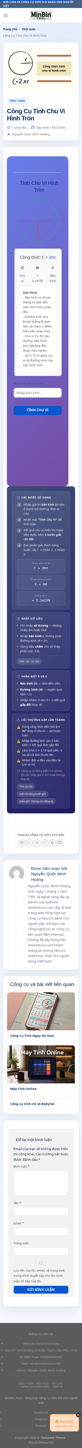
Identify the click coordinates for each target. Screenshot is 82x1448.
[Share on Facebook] (29, 842)
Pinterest (41, 1419)
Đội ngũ (43, 1383)
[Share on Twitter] (37, 842)
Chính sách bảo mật (35, 1386)
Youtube (41, 1426)
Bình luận (21, 1166)
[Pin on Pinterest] (52, 842)
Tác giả (57, 1383)
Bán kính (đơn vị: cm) (29, 384)
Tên (17, 1203)
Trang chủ (10, 29)
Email (18, 1223)
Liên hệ (58, 1386)
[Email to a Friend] (44, 842)
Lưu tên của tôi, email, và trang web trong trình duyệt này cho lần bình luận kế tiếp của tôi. (39, 1275)
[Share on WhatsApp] (22, 842)
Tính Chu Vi (37, 410)
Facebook (41, 1412)
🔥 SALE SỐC (64, 1423)
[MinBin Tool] (41, 15)
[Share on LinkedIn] (60, 842)
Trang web (20, 1243)
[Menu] (5, 15)
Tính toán (29, 29)
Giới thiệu (26, 1383)
